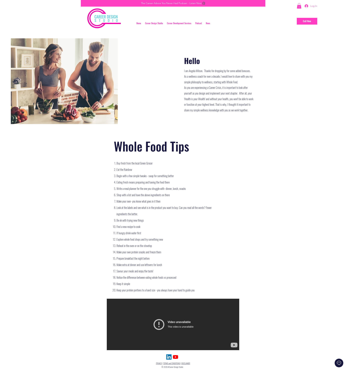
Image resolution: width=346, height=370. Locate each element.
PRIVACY (159, 363)
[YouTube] (175, 357)
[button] (299, 6)
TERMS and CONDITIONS (171, 363)
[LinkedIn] (169, 357)
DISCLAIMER (186, 363)
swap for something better (161, 176)
